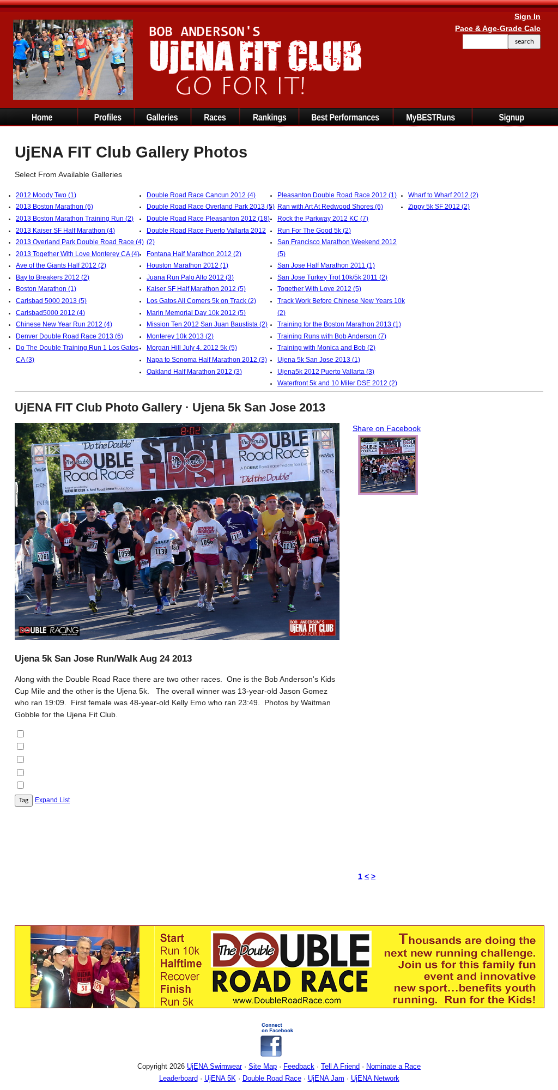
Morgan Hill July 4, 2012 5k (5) (192, 347)
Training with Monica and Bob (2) (326, 347)
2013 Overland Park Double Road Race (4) (80, 242)
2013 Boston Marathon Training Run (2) (75, 218)
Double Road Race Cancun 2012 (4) (201, 195)
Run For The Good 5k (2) (314, 230)
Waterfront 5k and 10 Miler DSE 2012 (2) (337, 383)
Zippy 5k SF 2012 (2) (439, 206)
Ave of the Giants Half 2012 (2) (61, 265)
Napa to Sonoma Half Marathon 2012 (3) (207, 359)
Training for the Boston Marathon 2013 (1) (339, 324)
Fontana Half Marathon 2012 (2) (194, 254)
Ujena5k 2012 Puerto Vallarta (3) (325, 371)
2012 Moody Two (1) (46, 195)
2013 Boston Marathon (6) (54, 206)
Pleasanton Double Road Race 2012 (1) (337, 195)
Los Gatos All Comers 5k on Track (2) (201, 301)
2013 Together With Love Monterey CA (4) (78, 254)
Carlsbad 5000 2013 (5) (51, 301)
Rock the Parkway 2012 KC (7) (322, 218)
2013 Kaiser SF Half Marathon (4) (65, 230)
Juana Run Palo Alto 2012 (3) (190, 277)
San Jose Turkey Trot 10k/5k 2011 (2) (332, 277)
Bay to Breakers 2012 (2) (52, 277)
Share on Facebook (387, 428)
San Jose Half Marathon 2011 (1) (326, 265)
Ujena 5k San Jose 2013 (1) (318, 359)
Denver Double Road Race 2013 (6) (69, 336)
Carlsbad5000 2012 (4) (50, 313)
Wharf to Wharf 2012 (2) (443, 195)
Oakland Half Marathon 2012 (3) (194, 371)
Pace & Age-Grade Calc (498, 28)
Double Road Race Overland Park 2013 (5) (211, 206)
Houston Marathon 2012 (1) (187, 265)
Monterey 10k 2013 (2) (180, 336)
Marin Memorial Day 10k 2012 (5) (196, 313)
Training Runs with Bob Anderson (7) (331, 336)
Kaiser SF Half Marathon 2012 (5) (196, 289)
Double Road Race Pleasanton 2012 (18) (208, 218)
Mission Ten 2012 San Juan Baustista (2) (207, 324)
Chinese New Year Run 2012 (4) (64, 324)
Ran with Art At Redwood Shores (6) (330, 206)
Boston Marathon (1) (46, 289)
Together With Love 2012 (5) (319, 289)
